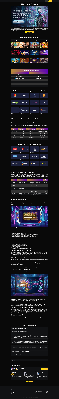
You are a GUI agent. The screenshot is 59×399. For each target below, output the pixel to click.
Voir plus (29, 381)
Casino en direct (24, 40)
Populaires (14, 40)
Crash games (33, 40)
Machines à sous (43, 40)
